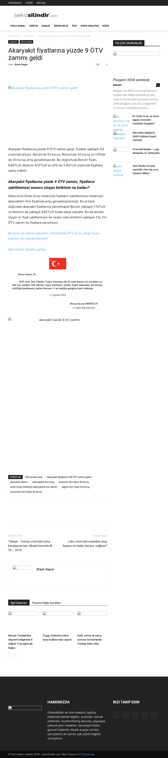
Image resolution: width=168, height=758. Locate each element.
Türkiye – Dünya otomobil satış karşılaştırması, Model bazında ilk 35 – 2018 (30, 546)
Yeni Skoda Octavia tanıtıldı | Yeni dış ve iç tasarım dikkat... (146, 170)
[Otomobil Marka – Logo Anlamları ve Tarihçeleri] (121, 152)
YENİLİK (33, 25)
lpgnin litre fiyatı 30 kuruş (75, 486)
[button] (155, 26)
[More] (50, 74)
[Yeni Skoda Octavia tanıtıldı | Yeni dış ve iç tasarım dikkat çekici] (121, 170)
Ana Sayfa (14, 36)
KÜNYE (29, 2)
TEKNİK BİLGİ (61, 25)
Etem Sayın (21, 64)
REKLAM (41, 2)
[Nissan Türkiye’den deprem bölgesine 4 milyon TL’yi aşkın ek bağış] (23, 621)
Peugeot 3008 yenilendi (131, 80)
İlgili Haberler (19, 603)
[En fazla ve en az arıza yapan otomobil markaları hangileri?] (121, 127)
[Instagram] (136, 3)
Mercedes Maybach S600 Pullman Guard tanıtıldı (144, 136)
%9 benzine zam (34, 476)
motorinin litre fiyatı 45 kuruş (26, 491)
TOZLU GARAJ (17, 25)
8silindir (117, 84)
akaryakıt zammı (19, 481)
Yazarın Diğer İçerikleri (46, 603)
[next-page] (17, 656)
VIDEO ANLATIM (90, 25)
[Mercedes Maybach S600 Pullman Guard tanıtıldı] (121, 135)
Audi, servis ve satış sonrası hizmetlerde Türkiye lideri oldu (89, 639)
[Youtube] (157, 3)
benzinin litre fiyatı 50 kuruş (74, 481)
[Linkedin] (143, 3)
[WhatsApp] (40, 74)
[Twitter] (150, 3)
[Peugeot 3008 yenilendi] (136, 63)
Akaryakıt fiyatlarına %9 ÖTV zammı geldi (69, 476)
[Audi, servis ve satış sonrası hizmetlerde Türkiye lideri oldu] (92, 621)
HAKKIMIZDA (15, 2)
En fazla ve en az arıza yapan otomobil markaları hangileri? (146, 120)
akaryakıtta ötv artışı (43, 481)
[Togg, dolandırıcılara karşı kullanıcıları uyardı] (58, 621)
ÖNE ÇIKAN (26, 41)
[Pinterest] (31, 74)
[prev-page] (10, 656)
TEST (74, 25)
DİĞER (105, 25)
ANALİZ (46, 25)
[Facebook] (130, 3)
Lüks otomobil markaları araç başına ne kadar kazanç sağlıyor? (85, 544)
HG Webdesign (86, 754)
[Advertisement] (112, 15)
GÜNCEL (29, 36)
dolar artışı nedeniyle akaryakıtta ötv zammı (33, 486)
